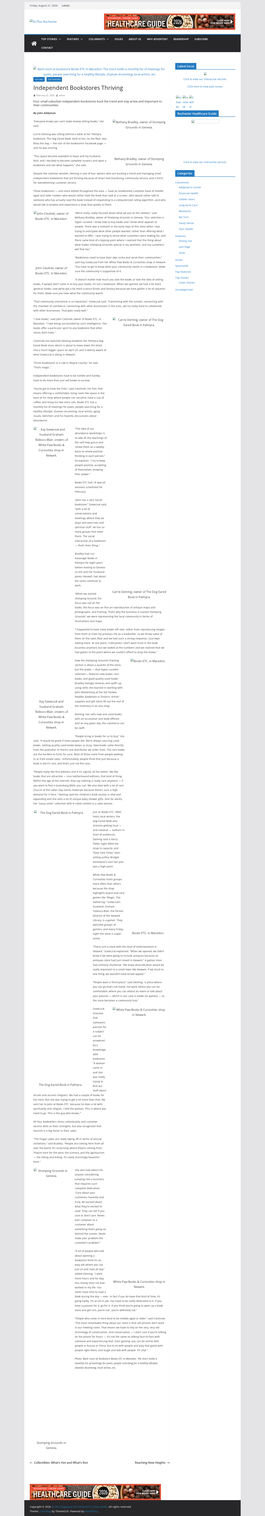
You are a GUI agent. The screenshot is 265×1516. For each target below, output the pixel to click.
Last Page (184, 247)
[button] (59, 39)
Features (73, 39)
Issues (119, 39)
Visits (182, 253)
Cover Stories (187, 282)
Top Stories (49, 39)
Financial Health (188, 193)
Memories (185, 211)
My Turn (184, 217)
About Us (135, 39)
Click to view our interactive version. (205, 162)
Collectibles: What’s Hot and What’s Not (61, 1463)
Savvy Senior (186, 223)
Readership (181, 39)
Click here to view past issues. (205, 86)
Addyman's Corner (190, 187)
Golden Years (187, 199)
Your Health (186, 229)
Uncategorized (184, 289)
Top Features (54, 79)
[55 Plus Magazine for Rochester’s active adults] (34, 43)
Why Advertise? (157, 39)
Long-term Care (188, 205)
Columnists (97, 39)
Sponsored (181, 265)
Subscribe (201, 39)
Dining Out (185, 241)
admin (62, 95)
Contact (47, 47)
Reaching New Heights (150, 1463)
